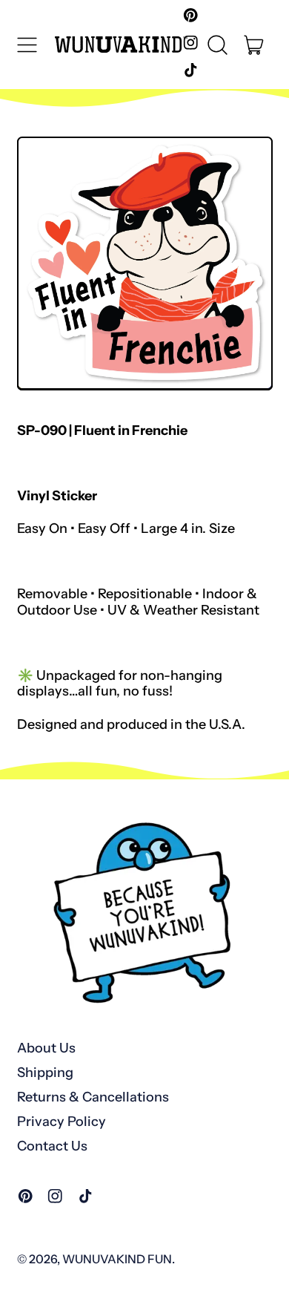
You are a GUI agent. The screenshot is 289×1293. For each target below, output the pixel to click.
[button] (217, 44)
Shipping (45, 1072)
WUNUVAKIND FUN (117, 1258)
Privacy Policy (61, 1121)
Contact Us (52, 1146)
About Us (46, 1048)
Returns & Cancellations (93, 1097)
